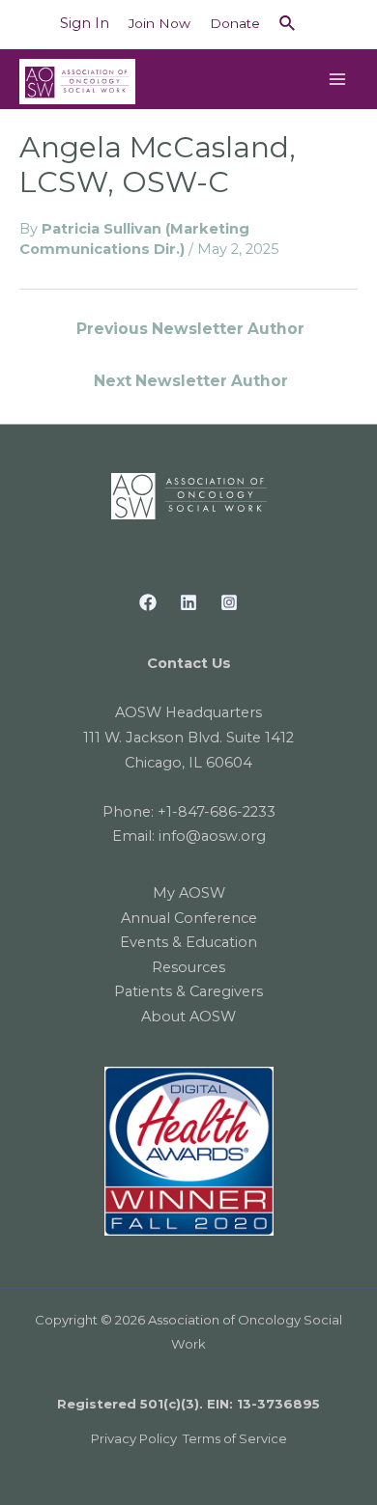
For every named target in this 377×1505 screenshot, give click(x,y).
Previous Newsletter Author (190, 329)
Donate (235, 23)
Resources (188, 967)
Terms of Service (235, 1438)
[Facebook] (148, 602)
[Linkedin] (188, 602)
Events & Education (188, 942)
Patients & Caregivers (188, 991)
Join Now (159, 23)
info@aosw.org (212, 836)
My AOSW (189, 893)
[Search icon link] (288, 24)
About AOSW (188, 1016)
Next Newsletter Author (191, 381)
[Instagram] (229, 602)
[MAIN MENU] (337, 79)
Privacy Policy (134, 1438)
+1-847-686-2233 (217, 812)
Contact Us (189, 663)
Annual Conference (189, 918)
